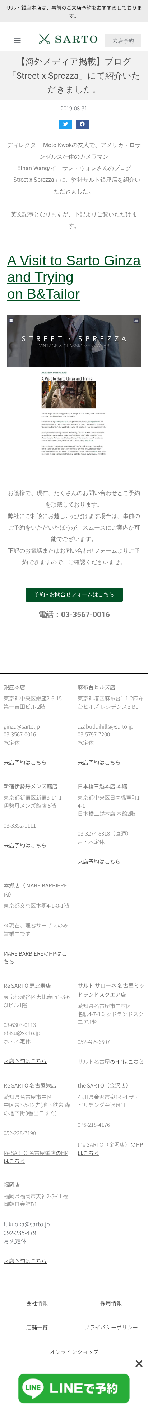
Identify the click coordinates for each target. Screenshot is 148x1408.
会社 (31, 1303)
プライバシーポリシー (111, 1327)
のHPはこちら (127, 1061)
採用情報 (111, 1303)
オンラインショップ (74, 1351)
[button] (17, 41)
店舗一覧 (37, 1327)
